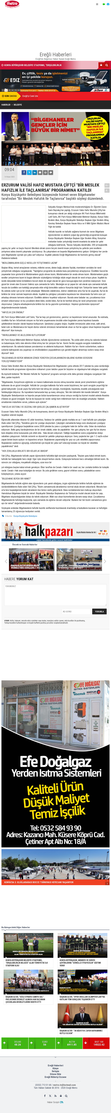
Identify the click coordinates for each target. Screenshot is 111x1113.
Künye (56, 1068)
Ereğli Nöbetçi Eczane (55, 1077)
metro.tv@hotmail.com (64, 1085)
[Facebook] (24, 172)
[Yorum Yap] (50, 172)
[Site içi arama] (106, 65)
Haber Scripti (53, 1102)
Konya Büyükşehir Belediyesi (25, 516)
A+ (107, 185)
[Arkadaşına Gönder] (40, 172)
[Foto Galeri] (108, 4)
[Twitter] (29, 172)
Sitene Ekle (55, 1074)
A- (107, 190)
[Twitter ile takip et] (50, 1096)
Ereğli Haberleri (55, 1065)
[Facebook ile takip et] (45, 1096)
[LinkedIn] (34, 172)
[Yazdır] (45, 172)
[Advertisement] (55, 29)
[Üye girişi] (101, 65)
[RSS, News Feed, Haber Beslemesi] (55, 1096)
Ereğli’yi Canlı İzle (30, 96)
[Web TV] (104, 4)
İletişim (55, 1071)
